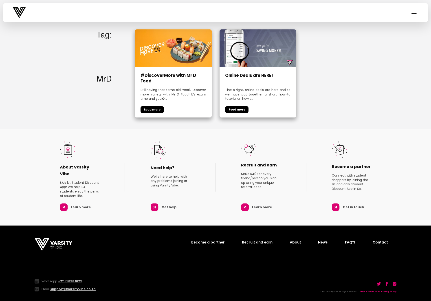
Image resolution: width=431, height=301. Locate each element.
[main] (215, 73)
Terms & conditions (369, 291)
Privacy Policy (388, 291)
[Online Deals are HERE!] (258, 47)
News (323, 242)
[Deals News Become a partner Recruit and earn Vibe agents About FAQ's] (413, 12)
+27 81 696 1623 (70, 281)
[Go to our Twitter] (379, 283)
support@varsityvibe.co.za (73, 289)
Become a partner (208, 242)
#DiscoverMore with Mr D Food (168, 78)
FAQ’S (350, 242)
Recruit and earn (257, 242)
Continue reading (152, 109)
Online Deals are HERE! (249, 75)
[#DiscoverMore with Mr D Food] (173, 47)
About (295, 242)
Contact (380, 242)
